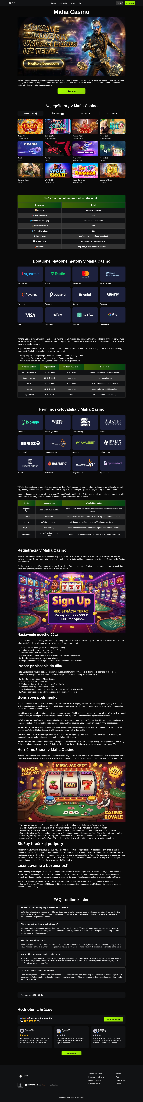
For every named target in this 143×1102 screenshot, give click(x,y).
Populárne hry (29, 113)
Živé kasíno (56, 113)
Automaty (111, 113)
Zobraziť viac (71, 1053)
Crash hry (83, 113)
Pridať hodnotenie (113, 1019)
